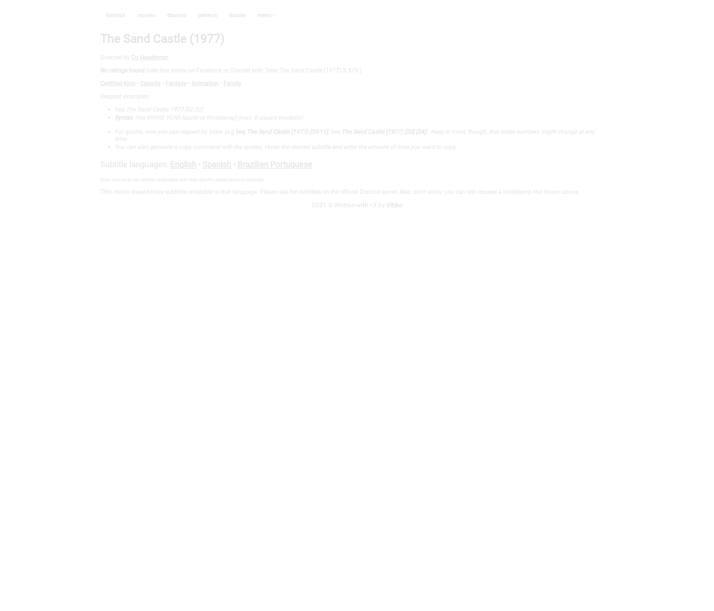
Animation (205, 83)
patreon (207, 15)
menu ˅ (267, 15)
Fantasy (176, 83)
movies (146, 15)
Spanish (217, 164)
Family (232, 83)
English (183, 164)
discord (176, 15)
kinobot (115, 15)
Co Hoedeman (149, 57)
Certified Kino (117, 83)
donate (237, 15)
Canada (150, 83)
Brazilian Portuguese (275, 164)
